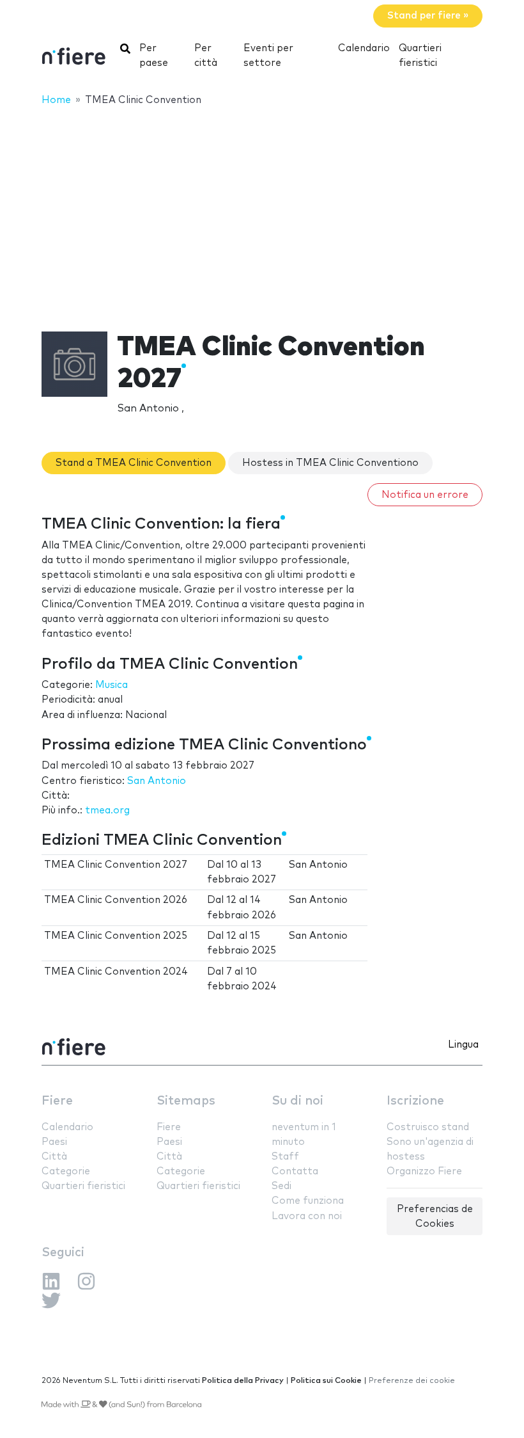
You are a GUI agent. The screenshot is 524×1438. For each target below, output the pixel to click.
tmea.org (107, 810)
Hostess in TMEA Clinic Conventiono (330, 463)
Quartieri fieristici (420, 56)
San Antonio (156, 781)
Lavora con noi (307, 1216)
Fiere (57, 1101)
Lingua (463, 1045)
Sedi (281, 1186)
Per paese (153, 56)
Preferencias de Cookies (435, 1216)
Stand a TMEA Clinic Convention (134, 463)
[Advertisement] (262, 210)
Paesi (54, 1142)
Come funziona (308, 1201)
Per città (205, 56)
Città (54, 1157)
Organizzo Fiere (424, 1171)
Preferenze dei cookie (412, 1381)
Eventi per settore (268, 56)
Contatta (295, 1171)
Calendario (364, 48)
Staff (285, 1157)
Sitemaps (186, 1101)
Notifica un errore (424, 495)
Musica (111, 685)
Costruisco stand (428, 1127)
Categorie (66, 1171)
